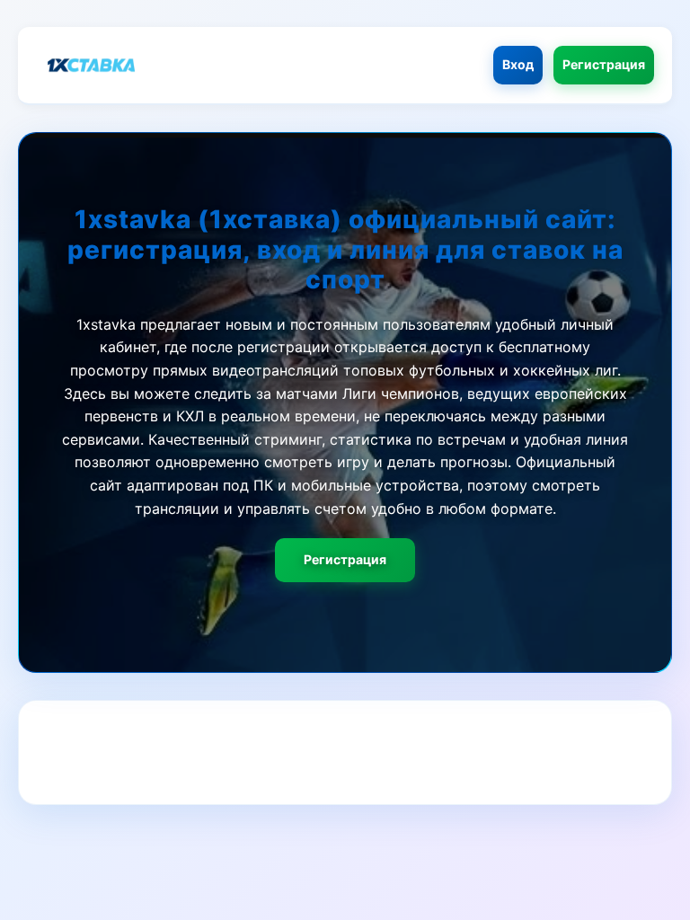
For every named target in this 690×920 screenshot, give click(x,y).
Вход (518, 64)
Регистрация (603, 64)
